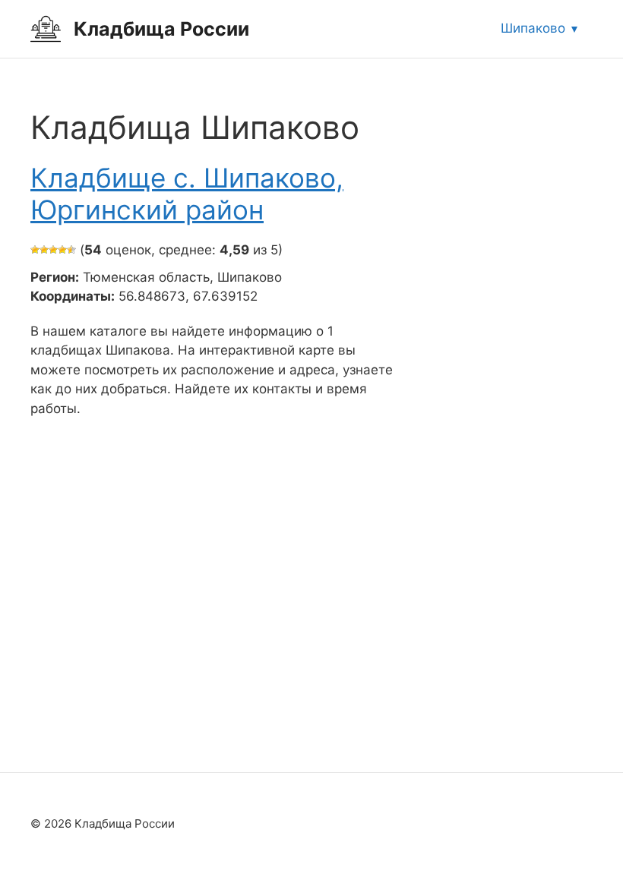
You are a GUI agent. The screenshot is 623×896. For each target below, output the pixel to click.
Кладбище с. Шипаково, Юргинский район (186, 194)
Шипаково (533, 28)
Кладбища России (161, 28)
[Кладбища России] (45, 28)
